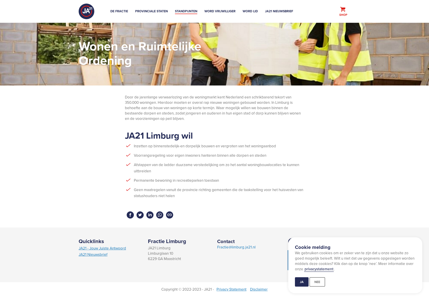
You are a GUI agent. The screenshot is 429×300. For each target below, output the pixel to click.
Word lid (250, 11)
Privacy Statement (231, 289)
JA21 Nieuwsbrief (279, 11)
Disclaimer (259, 289)
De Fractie (119, 11)
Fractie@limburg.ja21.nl (236, 247)
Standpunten (186, 11)
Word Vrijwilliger (220, 11)
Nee (317, 282)
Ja (302, 282)
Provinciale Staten (151, 11)
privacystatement (319, 269)
